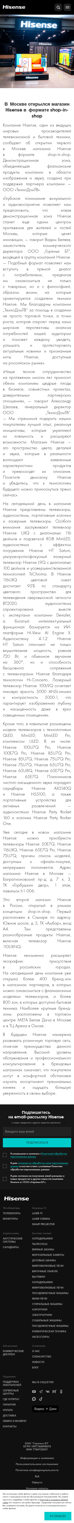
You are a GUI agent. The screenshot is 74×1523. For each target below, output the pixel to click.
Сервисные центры (11, 1392)
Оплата (8, 1410)
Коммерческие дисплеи (13, 1353)
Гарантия (9, 1404)
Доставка (9, 1415)
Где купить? (11, 1399)
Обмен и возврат (15, 1420)
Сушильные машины (47, 1320)
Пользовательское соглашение (37, 1464)
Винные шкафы (43, 1249)
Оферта (37, 1482)
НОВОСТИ (38, 1362)
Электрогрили (42, 1314)
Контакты (10, 1426)
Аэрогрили (39, 1309)
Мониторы (10, 1218)
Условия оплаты (37, 1488)
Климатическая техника (49, 1331)
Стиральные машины (47, 1304)
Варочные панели (44, 1271)
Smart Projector (43, 1224)
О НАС (36, 1351)
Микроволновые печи (47, 1265)
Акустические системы (13, 1240)
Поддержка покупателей (12, 1383)
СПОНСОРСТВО (41, 1356)
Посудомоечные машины (50, 1293)
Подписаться (37, 1143)
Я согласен (58, 1516)
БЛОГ (35, 1367)
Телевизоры (11, 1213)
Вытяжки (38, 1276)
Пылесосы (39, 1243)
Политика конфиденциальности (37, 1470)
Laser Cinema (41, 1218)
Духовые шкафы (44, 1260)
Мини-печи (39, 1298)
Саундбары (11, 1247)
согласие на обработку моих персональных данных (39, 1164)
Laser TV (37, 1213)
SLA (37, 1476)
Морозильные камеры (48, 1254)
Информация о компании (37, 1458)
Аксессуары (40, 1336)
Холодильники (42, 1238)
